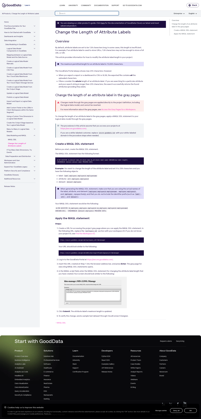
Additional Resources (12, 179)
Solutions (48, 350)
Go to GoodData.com (132, 5)
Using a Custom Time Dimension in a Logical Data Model (20, 117)
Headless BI (19, 376)
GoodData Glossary (11, 175)
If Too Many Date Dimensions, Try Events (19, 151)
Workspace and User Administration (12, 161)
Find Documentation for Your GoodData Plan (15, 27)
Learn (62, 5)
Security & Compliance (23, 395)
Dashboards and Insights (13, 36)
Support (115, 5)
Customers (163, 360)
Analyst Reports (136, 372)
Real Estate (48, 383)
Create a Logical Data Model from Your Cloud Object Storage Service (20, 81)
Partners (162, 364)
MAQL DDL (12, 140)
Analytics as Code (21, 372)
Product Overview (21, 356)
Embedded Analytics (22, 379)
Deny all (176, 410)
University (73, 5)
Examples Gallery (108, 364)
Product (19, 350)
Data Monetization (21, 387)
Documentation (101, 5)
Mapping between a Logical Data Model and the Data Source (19, 56)
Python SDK (106, 356)
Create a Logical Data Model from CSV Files (19, 69)
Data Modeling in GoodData (15, 44)
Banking (47, 399)
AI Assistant (19, 368)
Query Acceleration (22, 391)
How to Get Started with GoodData (17, 32)
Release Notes (9, 186)
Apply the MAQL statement (184, 34)
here (103, 23)
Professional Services (52, 360)
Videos (133, 376)
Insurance (47, 379)
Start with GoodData (39, 341)
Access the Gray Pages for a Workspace (118, 109)
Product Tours (136, 360)
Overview (175, 20)
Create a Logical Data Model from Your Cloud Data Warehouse (19, 75)
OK (190, 410)
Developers (107, 350)
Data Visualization (21, 383)
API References (107, 368)
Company (162, 356)
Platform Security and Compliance (17, 171)
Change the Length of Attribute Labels (17, 145)
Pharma (46, 387)
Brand (161, 376)
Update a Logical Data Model (18, 93)
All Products (6, 13)
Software (47, 364)
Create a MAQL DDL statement (185, 30)
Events (133, 383)
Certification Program (80, 372)
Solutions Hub (49, 356)
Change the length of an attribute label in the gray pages (184, 25)
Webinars (134, 379)
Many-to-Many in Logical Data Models (18, 130)
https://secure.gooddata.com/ (73, 128)
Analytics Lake (20, 364)
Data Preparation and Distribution (18, 156)
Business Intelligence (22, 360)
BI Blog (133, 387)
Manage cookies (161, 410)
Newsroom (163, 372)
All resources (135, 356)
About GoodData (167, 350)
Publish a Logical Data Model (18, 97)
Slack (194, 5)
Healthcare (48, 368)
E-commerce (48, 372)
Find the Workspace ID (85, 233)
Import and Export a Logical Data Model (19, 102)
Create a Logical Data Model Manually (17, 62)
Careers (162, 368)
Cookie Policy (12, 414)
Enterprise (178, 13)
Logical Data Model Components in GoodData (16, 50)
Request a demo (166, 341)
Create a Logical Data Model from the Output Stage (19, 88)
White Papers (136, 368)
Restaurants (48, 395)
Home (6, 22)
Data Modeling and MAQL (16, 135)
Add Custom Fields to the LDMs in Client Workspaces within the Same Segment (20, 110)
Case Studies (135, 364)
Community (86, 5)
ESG (45, 391)
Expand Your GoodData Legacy (15, 167)
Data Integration (10, 40)
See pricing (180, 341)
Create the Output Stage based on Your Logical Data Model (20, 124)
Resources (136, 350)
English (192, 13)
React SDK (106, 360)
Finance (47, 376)
